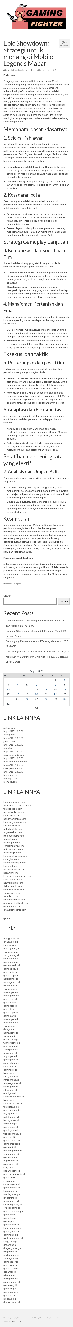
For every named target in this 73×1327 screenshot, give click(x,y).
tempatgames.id (12, 1083)
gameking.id (9, 1288)
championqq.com (12, 768)
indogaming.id (11, 945)
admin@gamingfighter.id (17, 70)
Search (7, 595)
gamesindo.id (10, 968)
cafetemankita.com (13, 845)
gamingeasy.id (11, 1224)
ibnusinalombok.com (14, 899)
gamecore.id (10, 999)
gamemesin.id (11, 1002)
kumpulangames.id (13, 1096)
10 (8, 689)
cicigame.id (9, 1167)
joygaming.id (10, 1197)
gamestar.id (9, 1015)
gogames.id (9, 1271)
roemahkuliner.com (13, 812)
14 (46, 689)
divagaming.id (10, 941)
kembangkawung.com (15, 856)
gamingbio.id (10, 1069)
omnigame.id (10, 1093)
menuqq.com (10, 781)
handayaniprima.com (14, 818)
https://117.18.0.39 (13, 738)
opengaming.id (11, 1039)
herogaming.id (11, 938)
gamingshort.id (11, 1130)
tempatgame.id (11, 1106)
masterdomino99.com (15, 761)
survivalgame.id (11, 1063)
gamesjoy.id (9, 1177)
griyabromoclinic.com (14, 909)
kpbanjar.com (10, 872)
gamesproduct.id (12, 1110)
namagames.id (11, 995)
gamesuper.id (10, 1012)
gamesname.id (11, 1268)
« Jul (35, 707)
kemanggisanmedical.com (17, 876)
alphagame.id (10, 1164)
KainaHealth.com (12, 886)
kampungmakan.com (14, 822)
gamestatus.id (11, 1292)
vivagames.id (10, 989)
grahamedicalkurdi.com (16, 903)
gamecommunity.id (13, 1211)
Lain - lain (45, 70)
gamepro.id (9, 1295)
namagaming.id (11, 948)
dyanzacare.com (12, 906)
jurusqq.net (9, 741)
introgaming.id (11, 1079)
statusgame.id (11, 958)
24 (8, 699)
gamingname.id (11, 1231)
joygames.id (9, 1180)
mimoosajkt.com (12, 852)
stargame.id (9, 1036)
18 (17, 694)
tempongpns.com (12, 808)
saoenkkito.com (11, 815)
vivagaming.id (10, 952)
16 (64, 689)
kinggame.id (9, 1298)
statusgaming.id (11, 1258)
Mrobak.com (10, 839)
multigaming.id (11, 1255)
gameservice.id (11, 1140)
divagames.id (10, 985)
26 (27, 699)
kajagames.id (10, 1191)
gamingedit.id (10, 1127)
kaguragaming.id (12, 1228)
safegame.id (10, 1066)
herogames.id (10, 978)
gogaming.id (10, 1244)
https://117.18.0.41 (13, 751)
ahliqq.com (9, 734)
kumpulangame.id (13, 1103)
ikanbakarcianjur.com (14, 862)
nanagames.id (11, 1201)
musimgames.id (11, 992)
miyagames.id (10, 1113)
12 (27, 689)
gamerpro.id (9, 1221)
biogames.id (9, 1073)
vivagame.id (9, 1026)
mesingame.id (11, 1022)
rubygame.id (10, 1053)
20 (36, 694)
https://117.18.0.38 (13, 758)
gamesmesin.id (11, 965)
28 (46, 699)
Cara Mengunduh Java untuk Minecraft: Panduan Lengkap (37, 651)
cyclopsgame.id (11, 1207)
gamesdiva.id (10, 972)
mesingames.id (11, 982)
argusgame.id (10, 1056)
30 (64, 699)
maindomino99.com (14, 754)
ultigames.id (9, 1275)
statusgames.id (11, 1282)
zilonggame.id (10, 1049)
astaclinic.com (11, 896)
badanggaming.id (12, 1150)
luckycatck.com (11, 825)
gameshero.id (10, 962)
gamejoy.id (9, 1214)
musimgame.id (11, 1019)
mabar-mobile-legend (13, 584)
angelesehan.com (13, 832)
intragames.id (10, 1076)
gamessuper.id (11, 975)
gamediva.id (9, 1009)
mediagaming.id (12, 1194)
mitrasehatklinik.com (14, 869)
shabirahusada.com (14, 889)
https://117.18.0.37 (13, 765)
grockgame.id (10, 1059)
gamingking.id (10, 1234)
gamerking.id (10, 1218)
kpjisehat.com (10, 866)
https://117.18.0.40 (13, 771)
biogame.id (9, 1100)
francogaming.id (12, 1133)
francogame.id (11, 1154)
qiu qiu (7, 918)
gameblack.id (10, 1157)
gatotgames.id (11, 1117)
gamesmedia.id (11, 1187)
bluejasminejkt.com (13, 835)
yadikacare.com (11, 893)
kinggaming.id (10, 1241)
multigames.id (10, 1278)
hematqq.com (10, 775)
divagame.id (9, 1029)
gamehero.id (10, 1005)
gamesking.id (10, 1265)
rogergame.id (10, 1160)
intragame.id (10, 1090)
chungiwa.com (11, 859)
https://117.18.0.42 (13, 744)
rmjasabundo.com (13, 849)
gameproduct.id (11, 1143)
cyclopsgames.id (12, 1184)
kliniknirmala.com (12, 879)
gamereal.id (9, 1137)
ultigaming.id (10, 1251)
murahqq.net (10, 748)
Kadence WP (17, 1321)
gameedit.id (9, 1147)
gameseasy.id (10, 1261)
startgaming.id (11, 955)
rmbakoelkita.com (12, 829)
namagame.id (10, 1032)
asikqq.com (9, 728)
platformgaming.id (13, 1238)
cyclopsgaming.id (12, 1204)
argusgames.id (11, 1046)
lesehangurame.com (14, 802)
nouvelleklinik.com (13, 882)
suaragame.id (10, 1086)
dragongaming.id (12, 1248)
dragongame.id (11, 1302)
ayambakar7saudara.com (17, 805)
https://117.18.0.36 (13, 731)
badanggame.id (11, 1170)
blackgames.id (11, 1120)
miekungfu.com (11, 842)
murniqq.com (10, 778)
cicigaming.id (10, 1123)
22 (55, 694)
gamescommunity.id (14, 1174)
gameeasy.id (10, 1285)
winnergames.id (11, 1042)
